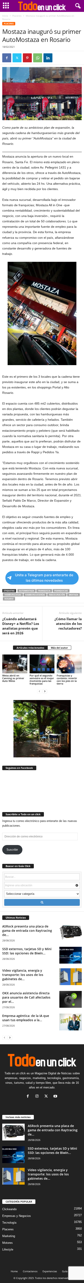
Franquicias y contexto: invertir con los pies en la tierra (67, 679)
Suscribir (12, 849)
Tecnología (9, 1222)
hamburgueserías (35, 594)
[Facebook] (6, 57)
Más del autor (59, 647)
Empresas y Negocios (16, 1216)
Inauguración (57, 594)
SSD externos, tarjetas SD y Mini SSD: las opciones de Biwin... (27, 951)
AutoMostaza (26, 590)
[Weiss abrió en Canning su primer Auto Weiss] (14, 664)
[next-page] (45, 691)
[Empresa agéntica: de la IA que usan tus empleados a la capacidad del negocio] (70, 1022)
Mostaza (73, 594)
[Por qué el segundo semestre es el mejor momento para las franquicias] (42, 664)
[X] (17, 57)
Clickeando (9, 1209)
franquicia (44, 590)
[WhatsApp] (37, 57)
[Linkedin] (47, 57)
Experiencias (50, 1271)
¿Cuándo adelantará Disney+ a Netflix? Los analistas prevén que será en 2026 (20, 626)
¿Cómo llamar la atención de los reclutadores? (68, 624)
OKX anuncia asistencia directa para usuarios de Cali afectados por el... (26, 997)
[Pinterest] (27, 57)
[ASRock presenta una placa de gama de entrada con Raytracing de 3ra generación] (70, 932)
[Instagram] (38, 1096)
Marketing (8, 1236)
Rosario (8, 598)
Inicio (5, 15)
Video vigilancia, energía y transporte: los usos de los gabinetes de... (22, 974)
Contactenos (30, 1271)
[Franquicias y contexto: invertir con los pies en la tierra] (69, 664)
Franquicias (61, 590)
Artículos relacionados (30, 647)
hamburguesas (12, 594)
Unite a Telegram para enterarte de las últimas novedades (44, 578)
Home (14, 1271)
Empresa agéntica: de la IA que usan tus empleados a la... (25, 1018)
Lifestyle (7, 1249)
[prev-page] (39, 691)
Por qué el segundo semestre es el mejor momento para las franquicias (42, 679)
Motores (7, 1242)
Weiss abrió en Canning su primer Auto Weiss (13, 678)
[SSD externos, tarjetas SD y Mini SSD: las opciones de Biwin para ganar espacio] (70, 955)
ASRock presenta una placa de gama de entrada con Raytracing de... (27, 930)
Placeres (17, 15)
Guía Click (67, 1271)
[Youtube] (56, 1096)
